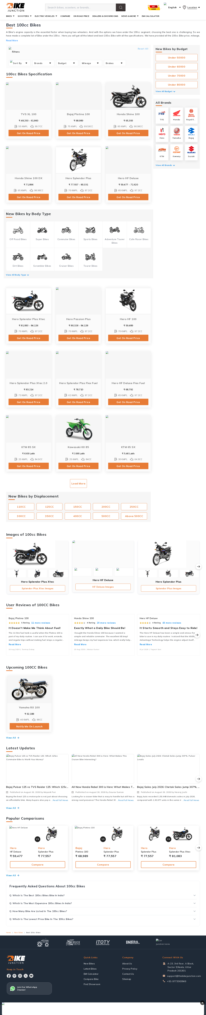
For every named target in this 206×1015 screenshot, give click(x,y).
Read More (15, 644)
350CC (49, 516)
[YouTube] (31, 976)
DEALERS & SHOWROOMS (105, 16)
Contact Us (128, 974)
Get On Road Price (28, 133)
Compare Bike (91, 979)
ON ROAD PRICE (81, 16)
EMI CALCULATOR (150, 16)
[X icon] (26, 976)
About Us (127, 963)
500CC (106, 516)
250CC (134, 506)
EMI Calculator (91, 974)
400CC (77, 516)
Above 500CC (134, 516)
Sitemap (126, 979)
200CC (106, 506)
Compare (38, 864)
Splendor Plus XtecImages (37, 588)
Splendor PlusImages (168, 588)
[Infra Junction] (133, 942)
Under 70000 (176, 75)
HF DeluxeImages (103, 586)
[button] (121, 7)
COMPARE (65, 16)
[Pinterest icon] (14, 976)
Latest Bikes (90, 968)
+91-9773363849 (176, 981)
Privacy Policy (129, 968)
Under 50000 (176, 57)
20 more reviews (106, 622)
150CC (77, 506)
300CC (21, 516)
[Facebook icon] (9, 976)
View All (11, 737)
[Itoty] (103, 942)
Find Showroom (92, 984)
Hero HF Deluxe (103, 580)
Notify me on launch (29, 726)
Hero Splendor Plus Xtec (37, 581)
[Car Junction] (163, 942)
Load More (78, 483)
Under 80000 (176, 84)
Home (8, 932)
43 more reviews (171, 622)
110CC (21, 506)
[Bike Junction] (15, 7)
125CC (49, 506)
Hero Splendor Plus (169, 581)
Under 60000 (176, 66)
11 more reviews (40, 622)
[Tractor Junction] (43, 942)
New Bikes (18, 932)
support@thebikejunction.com (184, 976)
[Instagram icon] (20, 976)
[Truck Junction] (73, 942)
